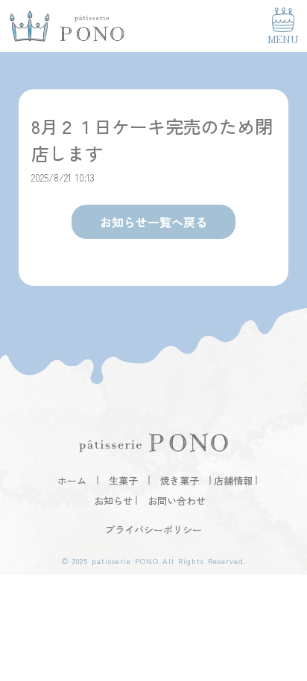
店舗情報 (233, 480)
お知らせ (113, 500)
